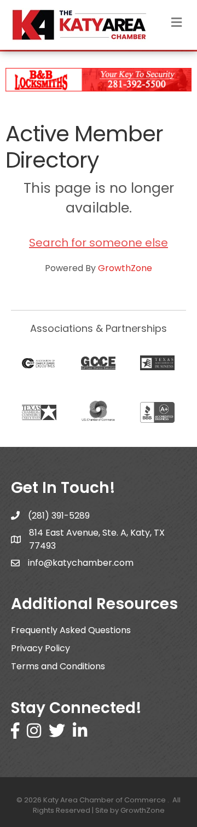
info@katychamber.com (81, 562)
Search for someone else (98, 242)
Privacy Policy (40, 648)
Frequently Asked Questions (71, 630)
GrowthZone (125, 268)
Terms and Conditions (58, 666)
